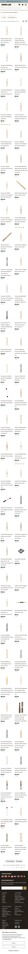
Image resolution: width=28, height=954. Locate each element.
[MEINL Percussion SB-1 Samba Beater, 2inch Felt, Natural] (7, 500)
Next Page (19, 861)
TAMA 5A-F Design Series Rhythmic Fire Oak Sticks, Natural (7, 587)
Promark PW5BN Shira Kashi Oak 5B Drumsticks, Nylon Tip (20, 456)
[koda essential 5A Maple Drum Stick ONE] (21, 602)
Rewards (17, 908)
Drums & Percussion (19, 902)
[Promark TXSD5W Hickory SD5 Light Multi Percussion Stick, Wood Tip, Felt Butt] (7, 419)
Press (3, 928)
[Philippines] (15, 876)
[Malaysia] (3, 876)
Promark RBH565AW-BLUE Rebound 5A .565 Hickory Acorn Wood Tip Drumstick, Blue (7, 744)
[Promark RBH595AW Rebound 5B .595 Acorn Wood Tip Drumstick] (21, 210)
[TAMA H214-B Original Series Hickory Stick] (21, 578)
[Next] (21, 867)
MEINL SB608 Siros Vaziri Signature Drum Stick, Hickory (6, 663)
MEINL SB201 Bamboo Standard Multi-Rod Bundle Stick (20, 429)
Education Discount (19, 911)
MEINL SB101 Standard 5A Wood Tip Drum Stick (7, 455)
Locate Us (17, 922)
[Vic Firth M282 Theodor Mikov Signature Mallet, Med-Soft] (7, 812)
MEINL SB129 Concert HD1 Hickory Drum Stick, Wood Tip (20, 324)
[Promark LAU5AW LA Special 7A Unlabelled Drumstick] (7, 368)
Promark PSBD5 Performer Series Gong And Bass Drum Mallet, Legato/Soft (20, 848)
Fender (3, 894)
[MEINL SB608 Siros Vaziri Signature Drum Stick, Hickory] (7, 654)
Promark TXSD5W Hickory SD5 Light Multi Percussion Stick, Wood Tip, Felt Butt (7, 430)
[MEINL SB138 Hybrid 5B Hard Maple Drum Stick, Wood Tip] (7, 31)
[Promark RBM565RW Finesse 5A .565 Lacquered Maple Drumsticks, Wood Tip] (21, 288)
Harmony (4, 902)
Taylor (3, 900)
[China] (22, 876)
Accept (13, 943)
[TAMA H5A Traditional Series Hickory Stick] (21, 473)
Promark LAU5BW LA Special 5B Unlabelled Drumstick (20, 92)
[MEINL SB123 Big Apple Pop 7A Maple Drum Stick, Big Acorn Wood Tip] (21, 680)
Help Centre (5, 908)
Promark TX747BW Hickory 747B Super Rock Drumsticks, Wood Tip (7, 484)
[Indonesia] (12, 876)
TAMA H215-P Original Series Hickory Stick (21, 270)
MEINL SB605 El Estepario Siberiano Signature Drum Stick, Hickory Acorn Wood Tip (21, 41)
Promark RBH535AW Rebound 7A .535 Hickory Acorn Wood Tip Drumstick (7, 562)
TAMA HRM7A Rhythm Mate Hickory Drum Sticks (7, 536)
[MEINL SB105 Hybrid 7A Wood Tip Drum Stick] (21, 57)
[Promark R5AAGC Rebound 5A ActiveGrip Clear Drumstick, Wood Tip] (21, 393)
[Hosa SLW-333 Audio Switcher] (21, 551)
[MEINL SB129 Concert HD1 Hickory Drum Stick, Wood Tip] (21, 315)
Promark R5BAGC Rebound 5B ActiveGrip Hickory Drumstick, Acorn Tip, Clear (20, 744)
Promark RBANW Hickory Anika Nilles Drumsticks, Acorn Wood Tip (21, 352)
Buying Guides (18, 914)
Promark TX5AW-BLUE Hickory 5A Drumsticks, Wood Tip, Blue (21, 770)
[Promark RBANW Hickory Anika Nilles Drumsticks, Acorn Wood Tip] (21, 341)
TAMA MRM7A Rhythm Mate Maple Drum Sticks (21, 820)
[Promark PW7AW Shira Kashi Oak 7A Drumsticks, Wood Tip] (7, 602)
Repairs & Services (6, 914)
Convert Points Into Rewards (15, 1)
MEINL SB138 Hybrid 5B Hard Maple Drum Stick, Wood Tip (6, 40)
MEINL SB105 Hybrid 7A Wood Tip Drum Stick (21, 66)
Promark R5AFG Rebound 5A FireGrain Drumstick (6, 246)
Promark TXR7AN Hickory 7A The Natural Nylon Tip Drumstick (7, 219)
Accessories (17, 900)
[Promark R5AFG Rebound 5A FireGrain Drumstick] (7, 237)
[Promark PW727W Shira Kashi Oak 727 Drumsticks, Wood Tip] (21, 627)
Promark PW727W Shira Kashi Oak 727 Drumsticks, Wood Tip (21, 637)
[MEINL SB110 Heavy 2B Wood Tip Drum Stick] (21, 185)
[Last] (24, 867)
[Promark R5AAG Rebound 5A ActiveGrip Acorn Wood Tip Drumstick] (21, 500)
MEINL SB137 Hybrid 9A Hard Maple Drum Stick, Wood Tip (6, 717)
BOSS (3, 899)
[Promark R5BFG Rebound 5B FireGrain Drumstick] (7, 838)
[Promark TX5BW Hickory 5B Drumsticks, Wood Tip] (7, 158)
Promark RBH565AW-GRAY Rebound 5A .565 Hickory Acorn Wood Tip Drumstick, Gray (21, 664)
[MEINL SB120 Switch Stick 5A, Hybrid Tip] (7, 341)
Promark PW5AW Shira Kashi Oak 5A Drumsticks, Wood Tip (6, 67)
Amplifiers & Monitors (19, 897)
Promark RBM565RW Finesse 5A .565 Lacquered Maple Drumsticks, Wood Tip (20, 299)
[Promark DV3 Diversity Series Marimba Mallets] (7, 393)
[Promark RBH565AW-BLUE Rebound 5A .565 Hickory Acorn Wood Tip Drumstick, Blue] (7, 734)
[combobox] (14, 7)
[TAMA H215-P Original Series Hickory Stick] (21, 262)
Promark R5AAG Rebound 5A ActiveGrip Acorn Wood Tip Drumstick (20, 510)
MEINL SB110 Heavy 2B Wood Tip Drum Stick (21, 194)
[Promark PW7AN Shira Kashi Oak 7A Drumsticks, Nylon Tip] (7, 82)
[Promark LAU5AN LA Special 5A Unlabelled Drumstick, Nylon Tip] (7, 760)
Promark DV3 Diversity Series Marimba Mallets (7, 401)
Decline (14, 946)
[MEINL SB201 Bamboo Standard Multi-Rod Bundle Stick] (21, 419)
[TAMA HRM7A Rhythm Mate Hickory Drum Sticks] (7, 526)
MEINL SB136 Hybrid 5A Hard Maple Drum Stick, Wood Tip (6, 143)
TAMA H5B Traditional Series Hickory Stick (20, 245)
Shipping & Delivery (6, 911)
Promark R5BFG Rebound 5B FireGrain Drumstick (6, 847)
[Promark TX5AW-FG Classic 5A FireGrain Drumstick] (21, 368)
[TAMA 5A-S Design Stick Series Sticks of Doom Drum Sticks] (21, 526)
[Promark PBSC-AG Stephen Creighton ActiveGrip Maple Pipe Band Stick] (7, 315)
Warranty (4, 916)
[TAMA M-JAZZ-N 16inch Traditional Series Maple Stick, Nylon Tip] (21, 107)
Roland (3, 896)
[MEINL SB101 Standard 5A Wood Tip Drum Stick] (7, 446)
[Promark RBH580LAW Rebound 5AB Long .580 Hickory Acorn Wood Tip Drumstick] (21, 158)
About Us (4, 922)
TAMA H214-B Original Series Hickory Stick (21, 586)
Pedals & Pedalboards (19, 899)
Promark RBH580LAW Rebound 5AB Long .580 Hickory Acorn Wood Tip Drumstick (21, 169)
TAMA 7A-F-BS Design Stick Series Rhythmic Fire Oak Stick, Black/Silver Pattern (6, 272)
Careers (4, 926)
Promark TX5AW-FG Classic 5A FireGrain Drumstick (20, 378)
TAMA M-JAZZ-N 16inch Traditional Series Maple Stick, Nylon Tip (21, 116)
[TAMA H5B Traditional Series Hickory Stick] (21, 237)
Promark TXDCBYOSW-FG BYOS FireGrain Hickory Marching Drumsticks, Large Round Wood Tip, (21, 718)
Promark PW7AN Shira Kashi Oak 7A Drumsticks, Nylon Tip (6, 92)
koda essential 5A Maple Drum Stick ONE (21, 611)
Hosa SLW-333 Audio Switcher (20, 560)
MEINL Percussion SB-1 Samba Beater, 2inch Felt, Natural (7, 509)
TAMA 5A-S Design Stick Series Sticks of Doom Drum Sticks (21, 536)
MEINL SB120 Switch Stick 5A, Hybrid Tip (6, 350)
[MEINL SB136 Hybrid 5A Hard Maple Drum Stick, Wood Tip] (7, 134)
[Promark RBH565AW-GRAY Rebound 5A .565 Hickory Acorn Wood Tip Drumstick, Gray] (21, 654)
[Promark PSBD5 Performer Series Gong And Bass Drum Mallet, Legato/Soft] (21, 838)
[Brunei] (6, 876)
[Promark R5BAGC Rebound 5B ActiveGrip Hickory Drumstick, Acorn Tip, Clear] (21, 734)
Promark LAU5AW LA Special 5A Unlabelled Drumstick (6, 116)
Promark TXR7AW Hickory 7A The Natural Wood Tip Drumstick (7, 195)
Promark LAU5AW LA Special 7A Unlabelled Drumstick (6, 378)
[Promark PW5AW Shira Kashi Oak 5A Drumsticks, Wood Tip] (7, 57)
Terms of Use (5, 923)
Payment (4, 910)
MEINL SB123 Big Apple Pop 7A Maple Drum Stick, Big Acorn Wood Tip (21, 691)
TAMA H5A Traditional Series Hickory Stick (20, 482)
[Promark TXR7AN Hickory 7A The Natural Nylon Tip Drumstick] (7, 210)
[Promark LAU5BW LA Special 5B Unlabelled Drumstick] (21, 82)
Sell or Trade (5, 913)
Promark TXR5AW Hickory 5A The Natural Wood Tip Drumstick (21, 143)
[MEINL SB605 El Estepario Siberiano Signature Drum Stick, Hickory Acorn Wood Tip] (21, 31)
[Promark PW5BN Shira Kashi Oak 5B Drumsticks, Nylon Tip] (21, 446)
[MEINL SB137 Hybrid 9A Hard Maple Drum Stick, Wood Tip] (7, 707)
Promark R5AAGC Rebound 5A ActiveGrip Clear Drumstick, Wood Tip (20, 403)
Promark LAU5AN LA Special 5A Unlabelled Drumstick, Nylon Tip (6, 770)
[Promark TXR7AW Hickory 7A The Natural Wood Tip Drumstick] (7, 185)
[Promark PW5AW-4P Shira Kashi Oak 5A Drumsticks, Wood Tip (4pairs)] (7, 785)
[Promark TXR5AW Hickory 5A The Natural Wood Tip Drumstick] (21, 134)
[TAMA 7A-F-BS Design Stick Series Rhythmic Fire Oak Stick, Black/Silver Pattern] (7, 262)
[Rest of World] (25, 876)
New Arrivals (17, 894)
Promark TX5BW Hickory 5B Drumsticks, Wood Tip (7, 168)
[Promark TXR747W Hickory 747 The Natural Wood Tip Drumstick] (7, 288)
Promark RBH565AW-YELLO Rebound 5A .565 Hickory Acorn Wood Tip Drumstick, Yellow (7, 691)
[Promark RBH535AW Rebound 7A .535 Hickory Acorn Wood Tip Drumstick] (7, 551)
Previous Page (10, 861)
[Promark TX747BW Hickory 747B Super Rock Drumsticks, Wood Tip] (7, 473)
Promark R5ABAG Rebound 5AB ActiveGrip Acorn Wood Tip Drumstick (7, 638)
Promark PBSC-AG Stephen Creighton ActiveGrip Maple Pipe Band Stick (6, 325)
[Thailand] (18, 876)
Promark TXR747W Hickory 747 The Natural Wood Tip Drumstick (7, 298)
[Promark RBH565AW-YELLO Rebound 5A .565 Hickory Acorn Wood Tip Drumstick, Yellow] (7, 680)
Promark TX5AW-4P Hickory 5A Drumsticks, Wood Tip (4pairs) (21, 795)
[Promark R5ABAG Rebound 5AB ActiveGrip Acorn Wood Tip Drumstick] (7, 627)
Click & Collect (18, 910)
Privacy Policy (7, 939)
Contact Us (17, 923)
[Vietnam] (9, 876)
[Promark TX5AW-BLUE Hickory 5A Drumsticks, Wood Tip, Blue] (21, 760)
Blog (16, 913)
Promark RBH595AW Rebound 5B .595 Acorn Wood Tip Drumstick (20, 219)
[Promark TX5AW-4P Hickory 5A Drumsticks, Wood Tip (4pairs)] (21, 785)
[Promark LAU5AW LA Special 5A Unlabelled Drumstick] (7, 107)
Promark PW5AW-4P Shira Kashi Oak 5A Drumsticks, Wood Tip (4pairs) (6, 796)
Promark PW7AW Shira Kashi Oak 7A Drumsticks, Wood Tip (6, 612)
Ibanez (3, 897)
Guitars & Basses (18, 896)
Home (2, 12)
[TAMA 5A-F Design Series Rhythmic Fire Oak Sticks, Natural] (7, 578)
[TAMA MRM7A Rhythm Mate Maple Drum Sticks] (21, 812)
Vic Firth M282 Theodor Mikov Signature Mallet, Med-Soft (7, 821)
